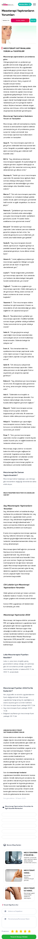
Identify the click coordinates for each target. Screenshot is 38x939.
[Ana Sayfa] (8, 4)
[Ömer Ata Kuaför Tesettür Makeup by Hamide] (19, 814)
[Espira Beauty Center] (19, 837)
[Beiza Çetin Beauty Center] (19, 820)
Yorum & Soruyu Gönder (19, 937)
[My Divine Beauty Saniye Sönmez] (19, 831)
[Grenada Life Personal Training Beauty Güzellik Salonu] (19, 825)
